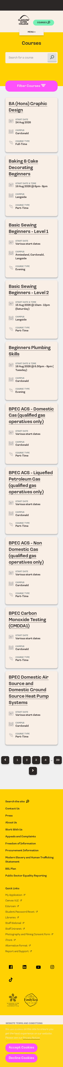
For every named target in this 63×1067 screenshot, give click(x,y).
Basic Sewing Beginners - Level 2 (31, 309)
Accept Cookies (21, 1047)
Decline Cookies (21, 1058)
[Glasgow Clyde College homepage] (24, 20)
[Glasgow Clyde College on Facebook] (11, 968)
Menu (31, 32)
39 (57, 760)
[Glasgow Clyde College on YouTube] (38, 969)
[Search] (52, 57)
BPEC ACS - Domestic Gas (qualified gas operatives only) (31, 433)
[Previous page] (5, 760)
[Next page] (33, 771)
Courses (42, 23)
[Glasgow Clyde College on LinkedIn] (24, 968)
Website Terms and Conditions (24, 1023)
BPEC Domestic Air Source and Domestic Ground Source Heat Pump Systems (31, 708)
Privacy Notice (31, 1038)
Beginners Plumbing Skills (31, 370)
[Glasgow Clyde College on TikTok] (11, 981)
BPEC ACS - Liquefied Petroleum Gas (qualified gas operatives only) (31, 500)
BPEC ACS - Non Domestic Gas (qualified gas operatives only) (31, 570)
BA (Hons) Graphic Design (31, 125)
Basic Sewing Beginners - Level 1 (31, 248)
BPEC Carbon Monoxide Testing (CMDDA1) (31, 637)
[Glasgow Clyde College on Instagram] (52, 968)
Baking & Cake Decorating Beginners (31, 185)
